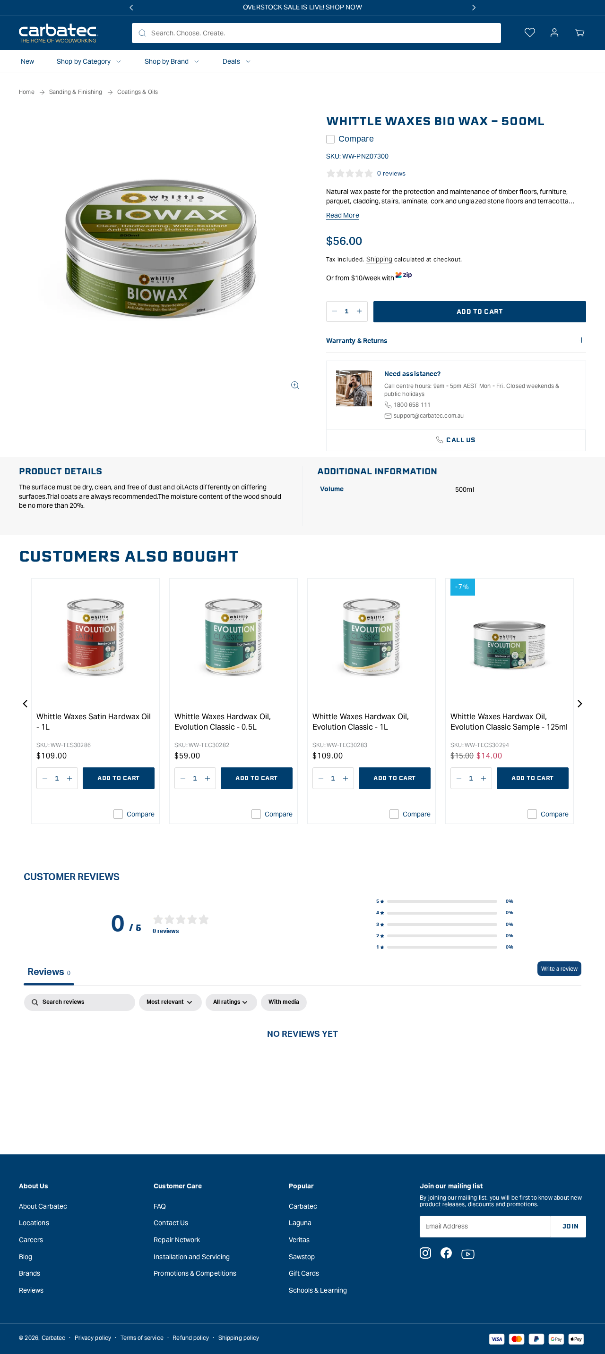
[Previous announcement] (131, 7)
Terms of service (142, 1337)
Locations (34, 1223)
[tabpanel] (302, 1065)
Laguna (300, 1223)
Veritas (299, 1240)
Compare (356, 138)
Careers (31, 1240)
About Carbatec (43, 1206)
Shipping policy (238, 1337)
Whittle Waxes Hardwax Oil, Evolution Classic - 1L (360, 722)
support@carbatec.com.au (429, 415)
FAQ (160, 1206)
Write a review (559, 968)
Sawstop (302, 1256)
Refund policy (191, 1337)
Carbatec (303, 1206)
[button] (580, 33)
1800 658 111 (412, 404)
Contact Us (171, 1223)
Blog (25, 1256)
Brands (29, 1273)
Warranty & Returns (357, 341)
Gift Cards (304, 1273)
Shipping (379, 259)
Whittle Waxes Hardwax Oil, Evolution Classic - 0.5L (222, 722)
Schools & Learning (318, 1290)
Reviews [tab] (48, 972)
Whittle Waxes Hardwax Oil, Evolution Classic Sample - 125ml (509, 722)
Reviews (31, 1290)
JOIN (570, 1225)
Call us (461, 440)
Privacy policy (93, 1337)
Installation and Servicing (192, 1256)
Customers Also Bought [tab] (129, 556)
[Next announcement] (474, 7)
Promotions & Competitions (195, 1273)
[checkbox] (284, 1002)
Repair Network (177, 1240)
